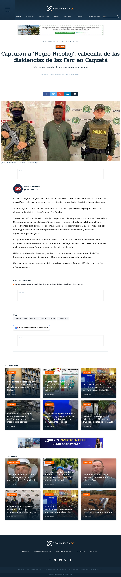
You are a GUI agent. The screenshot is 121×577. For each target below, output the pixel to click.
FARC (25, 319)
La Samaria (17, 16)
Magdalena (30, 16)
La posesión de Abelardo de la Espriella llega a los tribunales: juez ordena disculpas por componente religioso (60, 417)
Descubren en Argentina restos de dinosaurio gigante (97, 510)
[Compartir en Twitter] (53, 94)
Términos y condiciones (42, 552)
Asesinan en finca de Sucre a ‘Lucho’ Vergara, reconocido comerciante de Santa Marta (21, 477)
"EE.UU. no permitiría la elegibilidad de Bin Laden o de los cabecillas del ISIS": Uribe (49, 284)
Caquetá (52, 319)
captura (33, 319)
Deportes (67, 16)
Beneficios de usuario (63, 552)
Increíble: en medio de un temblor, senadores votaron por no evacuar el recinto (97, 387)
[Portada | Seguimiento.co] (61, 8)
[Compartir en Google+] (60, 94)
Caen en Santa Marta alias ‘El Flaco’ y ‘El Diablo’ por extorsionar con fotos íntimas (22, 509)
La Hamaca (79, 16)
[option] (60, 132)
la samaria (49, 462)
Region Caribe (44, 16)
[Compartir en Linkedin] (67, 94)
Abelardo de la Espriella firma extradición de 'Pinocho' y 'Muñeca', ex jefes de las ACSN (98, 419)
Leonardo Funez (67, 575)
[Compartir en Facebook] (46, 94)
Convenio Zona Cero (32, 187)
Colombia (60, 47)
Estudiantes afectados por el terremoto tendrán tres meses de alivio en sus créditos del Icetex (22, 385)
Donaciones (81, 552)
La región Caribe (14, 462)
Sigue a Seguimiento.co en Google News (33, 328)
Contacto (93, 552)
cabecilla (18, 319)
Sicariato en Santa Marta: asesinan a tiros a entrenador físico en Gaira (97, 477)
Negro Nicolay (62, 319)
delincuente (42, 319)
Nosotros (25, 552)
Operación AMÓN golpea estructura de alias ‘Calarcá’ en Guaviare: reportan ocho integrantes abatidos (21, 417)
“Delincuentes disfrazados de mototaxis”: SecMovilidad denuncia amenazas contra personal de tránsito (59, 476)
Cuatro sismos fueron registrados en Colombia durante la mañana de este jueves (59, 385)
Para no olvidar (94, 16)
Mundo (56, 16)
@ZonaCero (32, 189)
